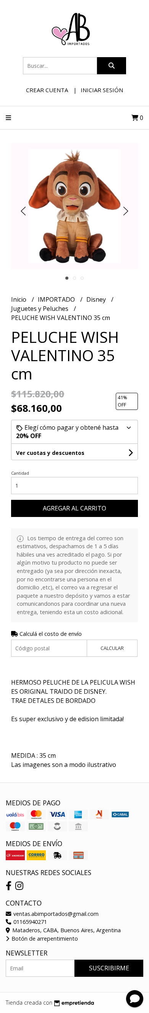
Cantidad (20, 473)
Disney (96, 299)
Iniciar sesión (102, 90)
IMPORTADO (57, 299)
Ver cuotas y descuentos (50, 452)
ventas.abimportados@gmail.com (55, 913)
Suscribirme (109, 968)
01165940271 (29, 921)
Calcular (112, 648)
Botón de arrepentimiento (44, 938)
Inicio (19, 299)
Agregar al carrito (74, 508)
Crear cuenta (47, 90)
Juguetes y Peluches (40, 308)
